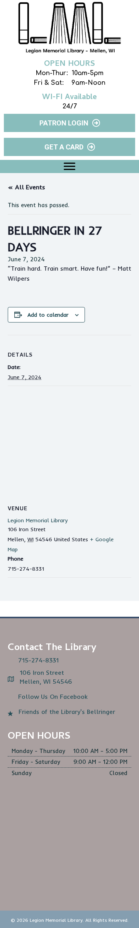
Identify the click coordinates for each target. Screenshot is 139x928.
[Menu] (69, 166)
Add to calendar (47, 315)
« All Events (26, 187)
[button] (69, 123)
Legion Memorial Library (38, 520)
